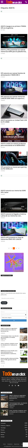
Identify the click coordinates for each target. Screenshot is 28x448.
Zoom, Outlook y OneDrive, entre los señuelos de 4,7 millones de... (9, 344)
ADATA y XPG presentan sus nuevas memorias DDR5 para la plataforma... (14, 51)
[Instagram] (12, 385)
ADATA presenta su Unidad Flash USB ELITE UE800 (14, 121)
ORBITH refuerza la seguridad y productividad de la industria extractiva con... (9, 330)
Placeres (3, 430)
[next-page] (3, 366)
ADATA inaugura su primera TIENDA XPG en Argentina (13, 27)
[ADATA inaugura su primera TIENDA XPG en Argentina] (14, 18)
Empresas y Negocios (5, 425)
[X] (15, 385)
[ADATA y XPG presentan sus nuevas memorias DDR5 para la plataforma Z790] (14, 41)
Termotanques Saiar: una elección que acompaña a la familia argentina (10, 337)
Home (4, 444)
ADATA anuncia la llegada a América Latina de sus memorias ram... (13, 215)
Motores (2, 434)
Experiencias (16, 444)
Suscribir (4, 302)
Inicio (2, 5)
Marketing (3, 432)
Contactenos (9, 444)
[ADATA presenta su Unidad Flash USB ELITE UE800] (14, 111)
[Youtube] (18, 385)
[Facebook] (9, 385)
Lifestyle (2, 436)
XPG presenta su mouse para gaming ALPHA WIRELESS (14, 168)
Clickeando (3, 423)
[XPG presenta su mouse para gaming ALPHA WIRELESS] (14, 158)
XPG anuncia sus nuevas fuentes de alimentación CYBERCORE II (13, 74)
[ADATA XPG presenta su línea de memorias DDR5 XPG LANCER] (14, 229)
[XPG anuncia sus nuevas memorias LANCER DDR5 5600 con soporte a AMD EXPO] (14, 88)
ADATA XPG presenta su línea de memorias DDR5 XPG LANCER (12, 238)
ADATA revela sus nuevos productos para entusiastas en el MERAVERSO (13, 144)
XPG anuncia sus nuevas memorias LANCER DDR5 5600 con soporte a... (13, 97)
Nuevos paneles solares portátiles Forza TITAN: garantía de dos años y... (9, 360)
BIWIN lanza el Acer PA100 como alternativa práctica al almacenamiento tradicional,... (9, 352)
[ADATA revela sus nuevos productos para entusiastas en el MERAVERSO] (14, 135)
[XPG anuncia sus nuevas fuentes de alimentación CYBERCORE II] (14, 65)
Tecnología (3, 427)
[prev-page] (1, 366)
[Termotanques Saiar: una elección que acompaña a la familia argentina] (23, 338)
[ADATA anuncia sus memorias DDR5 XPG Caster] (14, 182)
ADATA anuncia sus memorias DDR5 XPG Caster (13, 191)
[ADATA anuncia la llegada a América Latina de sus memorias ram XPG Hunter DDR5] (14, 205)
